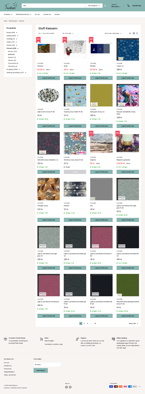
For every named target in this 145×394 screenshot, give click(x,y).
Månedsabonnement (22, 14)
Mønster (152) (12, 51)
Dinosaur (40, 66)
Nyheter (57, 14)
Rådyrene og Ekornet (123, 160)
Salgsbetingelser (9, 372)
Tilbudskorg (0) (12, 66)
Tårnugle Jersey (42, 205)
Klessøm (40, 63)
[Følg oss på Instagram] (70, 387)
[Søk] (105, 5)
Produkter (7, 14)
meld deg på (40, 370)
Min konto (115, 6)
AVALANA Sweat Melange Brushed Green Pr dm (128, 303)
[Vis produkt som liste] (137, 33)
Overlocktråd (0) (13, 63)
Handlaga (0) (11, 39)
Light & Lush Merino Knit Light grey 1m (47, 255)
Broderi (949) (11, 32)
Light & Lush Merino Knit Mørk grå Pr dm (75, 303)
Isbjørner (93, 160)
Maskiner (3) (12, 57)
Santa (65, 66)
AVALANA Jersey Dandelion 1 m (47, 160)
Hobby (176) (11, 42)
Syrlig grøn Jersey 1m (97, 112)
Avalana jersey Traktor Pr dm (73, 112)
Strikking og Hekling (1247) (15, 72)
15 (95, 323)
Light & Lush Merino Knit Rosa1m (48, 301)
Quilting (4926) (11, 35)
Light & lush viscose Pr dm (46, 112)
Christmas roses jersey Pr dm (73, 160)
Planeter (66, 205)
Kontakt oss (47, 14)
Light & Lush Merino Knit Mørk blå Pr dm (101, 303)
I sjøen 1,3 (120, 66)
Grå (91, 205)
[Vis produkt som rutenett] (134, 33)
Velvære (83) (11, 45)
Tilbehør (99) (12, 60)
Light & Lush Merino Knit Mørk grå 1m (75, 255)
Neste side (132, 323)
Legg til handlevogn (48, 78)
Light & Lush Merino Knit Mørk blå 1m (128, 255)
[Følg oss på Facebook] (66, 387)
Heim (5, 21)
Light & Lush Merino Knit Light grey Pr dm (126, 207)
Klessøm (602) (12, 48)
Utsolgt (75, 172)
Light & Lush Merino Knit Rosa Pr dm (101, 255)
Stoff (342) (11, 54)
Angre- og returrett (10, 375)
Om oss (37, 14)
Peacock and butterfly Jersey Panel (126, 113)
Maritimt (92, 66)
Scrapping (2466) (12, 69)
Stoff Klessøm (13, 21)
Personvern (7, 369)
